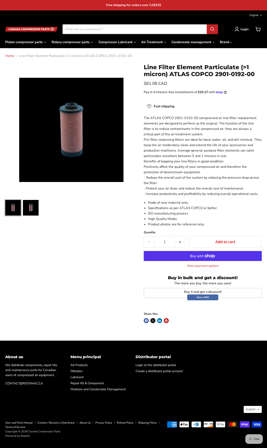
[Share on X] (152, 320)
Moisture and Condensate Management (98, 389)
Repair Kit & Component (87, 383)
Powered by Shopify (17, 436)
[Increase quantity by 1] (180, 242)
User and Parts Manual (19, 423)
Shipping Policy (147, 423)
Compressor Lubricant (115, 42)
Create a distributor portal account (159, 371)
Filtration (77, 371)
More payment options (203, 266)
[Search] (212, 29)
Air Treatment (152, 42)
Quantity (149, 232)
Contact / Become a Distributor (56, 423)
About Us (85, 423)
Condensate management (191, 42)
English (253, 15)
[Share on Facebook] (146, 320)
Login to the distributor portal (156, 365)
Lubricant (77, 377)
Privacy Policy (103, 423)
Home (9, 56)
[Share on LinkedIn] (159, 320)
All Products (79, 365)
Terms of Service (15, 427)
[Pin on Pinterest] (166, 320)
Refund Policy (125, 423)
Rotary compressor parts (71, 42)
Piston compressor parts (24, 42)
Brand (225, 42)
